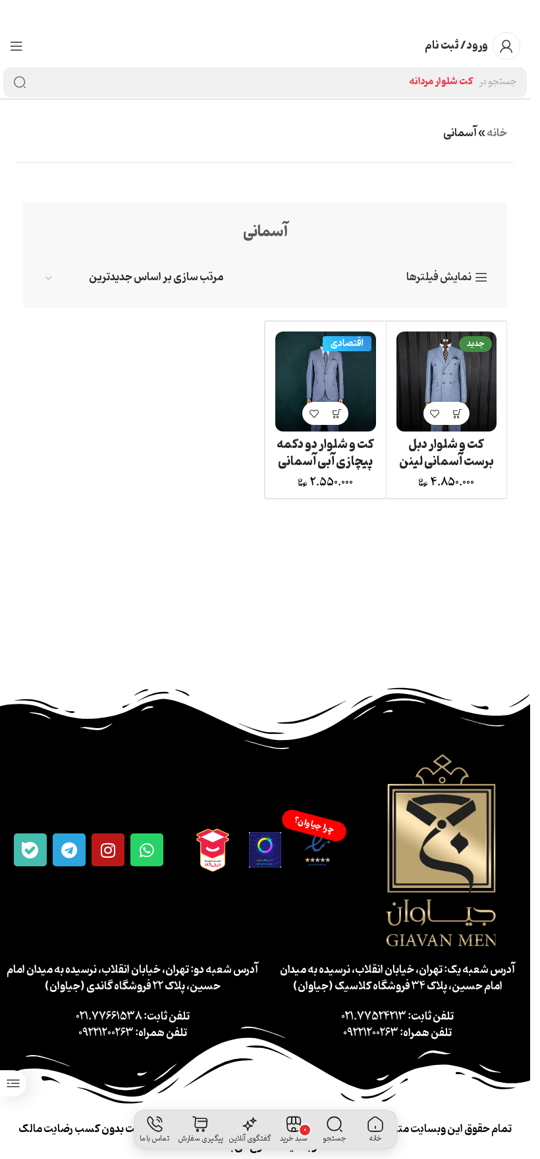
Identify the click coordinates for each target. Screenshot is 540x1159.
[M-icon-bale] (30, 849)
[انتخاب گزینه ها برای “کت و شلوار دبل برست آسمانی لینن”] (458, 413)
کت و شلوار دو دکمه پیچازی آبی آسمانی (325, 453)
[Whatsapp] (146, 849)
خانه (497, 133)
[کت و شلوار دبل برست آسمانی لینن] (446, 382)
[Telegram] (69, 849)
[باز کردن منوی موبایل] (16, 46)
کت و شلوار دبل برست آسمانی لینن (446, 453)
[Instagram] (108, 849)
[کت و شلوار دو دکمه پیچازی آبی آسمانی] (325, 382)
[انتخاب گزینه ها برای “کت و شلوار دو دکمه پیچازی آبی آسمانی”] (336, 413)
